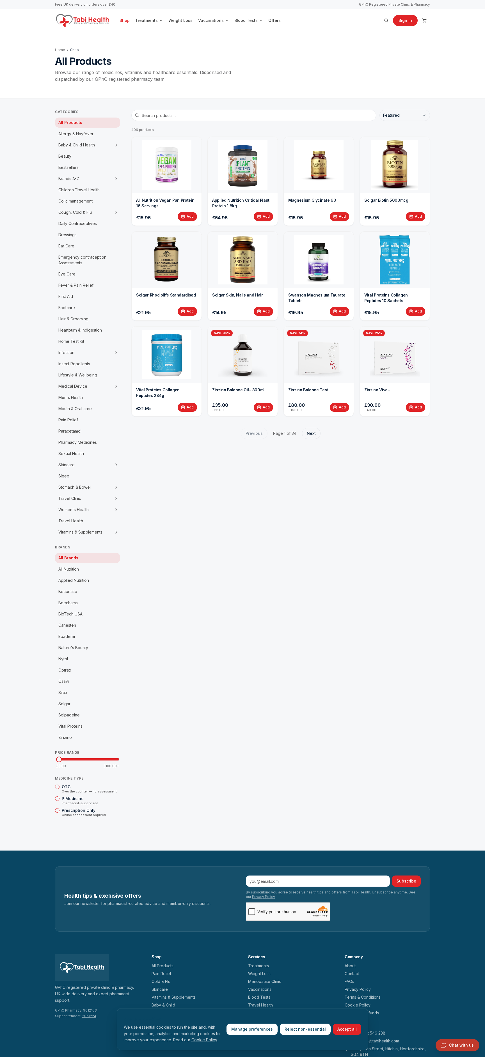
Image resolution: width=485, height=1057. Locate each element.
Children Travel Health (79, 189)
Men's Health (70, 397)
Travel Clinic (69, 498)
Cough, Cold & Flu (75, 212)
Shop (125, 20)
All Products (70, 122)
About (350, 965)
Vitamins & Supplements (80, 532)
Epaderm (66, 636)
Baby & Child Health (76, 145)
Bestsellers (68, 167)
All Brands (68, 557)
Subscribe (406, 881)
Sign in (405, 20)
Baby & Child (163, 1005)
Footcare (66, 307)
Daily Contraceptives (77, 223)
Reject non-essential (305, 1029)
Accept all (347, 1029)
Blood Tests (246, 20)
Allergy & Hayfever (75, 133)
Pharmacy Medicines (77, 442)
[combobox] (404, 115)
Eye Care (67, 274)
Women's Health (73, 509)
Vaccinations (211, 20)
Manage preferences (252, 1029)
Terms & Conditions (363, 997)
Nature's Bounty (73, 647)
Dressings (67, 234)
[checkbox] (57, 787)
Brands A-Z (68, 178)
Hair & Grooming (73, 318)
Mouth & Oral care (75, 408)
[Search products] (386, 20)
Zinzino (65, 737)
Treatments (146, 20)
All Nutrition (68, 569)
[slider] (59, 759)
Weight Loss (180, 20)
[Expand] (116, 145)
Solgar (64, 703)
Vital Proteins (70, 726)
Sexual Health (71, 453)
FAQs (349, 981)
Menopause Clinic (264, 981)
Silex (62, 692)
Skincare (66, 464)
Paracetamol (69, 431)
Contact (352, 973)
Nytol (63, 658)
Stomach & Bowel (74, 487)
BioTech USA (70, 614)
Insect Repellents (74, 363)
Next (311, 433)
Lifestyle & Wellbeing (77, 375)
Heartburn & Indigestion (80, 330)
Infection (66, 352)
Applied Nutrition (73, 580)
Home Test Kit (71, 341)
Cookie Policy (204, 1039)
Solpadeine (69, 715)
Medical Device (72, 386)
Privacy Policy (263, 897)
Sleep (63, 476)
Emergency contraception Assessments (82, 260)
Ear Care (66, 245)
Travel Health (70, 520)
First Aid (65, 296)
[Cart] (424, 20)
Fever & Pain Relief (75, 285)
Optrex (64, 670)
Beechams (68, 602)
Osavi (63, 681)
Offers (274, 20)
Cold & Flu (161, 981)
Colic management (75, 201)
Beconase (67, 591)
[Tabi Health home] (83, 20)
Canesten (67, 625)
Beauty (64, 156)
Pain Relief (68, 419)
